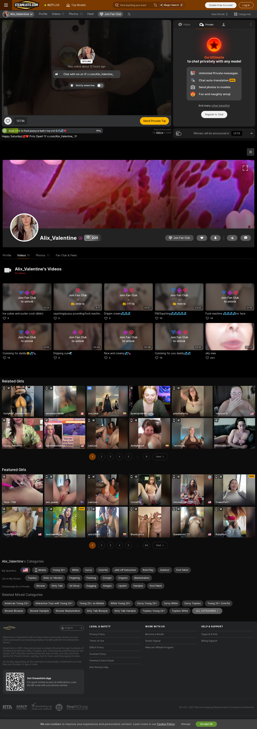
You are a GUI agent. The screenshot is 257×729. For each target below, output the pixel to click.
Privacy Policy (97, 634)
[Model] (250, 152)
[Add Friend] (232, 238)
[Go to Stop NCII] (77, 707)
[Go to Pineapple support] (59, 707)
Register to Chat (214, 114)
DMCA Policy (96, 647)
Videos (58, 14)
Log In (246, 5)
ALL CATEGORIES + (207, 610)
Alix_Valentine (12, 561)
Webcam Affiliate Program (159, 647)
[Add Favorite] (8, 121)
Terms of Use (96, 641)
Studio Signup (153, 641)
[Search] (155, 5)
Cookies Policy (97, 654)
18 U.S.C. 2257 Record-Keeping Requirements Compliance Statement (216, 707)
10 (161, 318)
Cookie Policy (166, 724)
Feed (90, 14)
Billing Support (209, 641)
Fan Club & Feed (66, 255)
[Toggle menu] (6, 5)
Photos (76, 14)
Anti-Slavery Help (98, 667)
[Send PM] (245, 238)
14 (211, 318)
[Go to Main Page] (26, 5)
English (69, 628)
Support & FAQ (209, 634)
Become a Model (154, 634)
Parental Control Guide (101, 660)
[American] (25, 570)
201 (212, 357)
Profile (43, 14)
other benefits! (220, 105)
